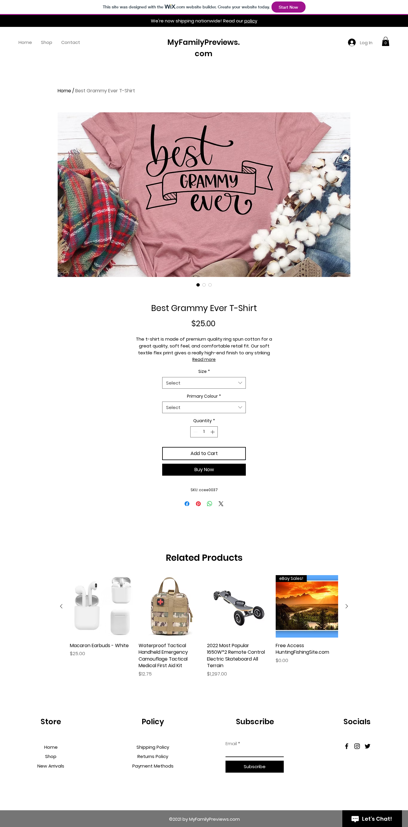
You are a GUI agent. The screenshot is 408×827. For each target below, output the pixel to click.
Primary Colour (204, 396)
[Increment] (213, 432)
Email (231, 743)
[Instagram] (357, 746)
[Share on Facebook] (187, 503)
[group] (204, 626)
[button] (385, 41)
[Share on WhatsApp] (209, 503)
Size (204, 371)
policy (250, 21)
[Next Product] (346, 606)
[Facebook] (346, 746)
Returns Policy (152, 756)
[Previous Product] (61, 606)
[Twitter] (367, 746)
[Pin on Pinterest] (198, 503)
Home (64, 90)
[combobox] (204, 383)
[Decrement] (195, 432)
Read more (204, 359)
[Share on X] (221, 503)
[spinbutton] (204, 432)
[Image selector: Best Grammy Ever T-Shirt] (198, 285)
